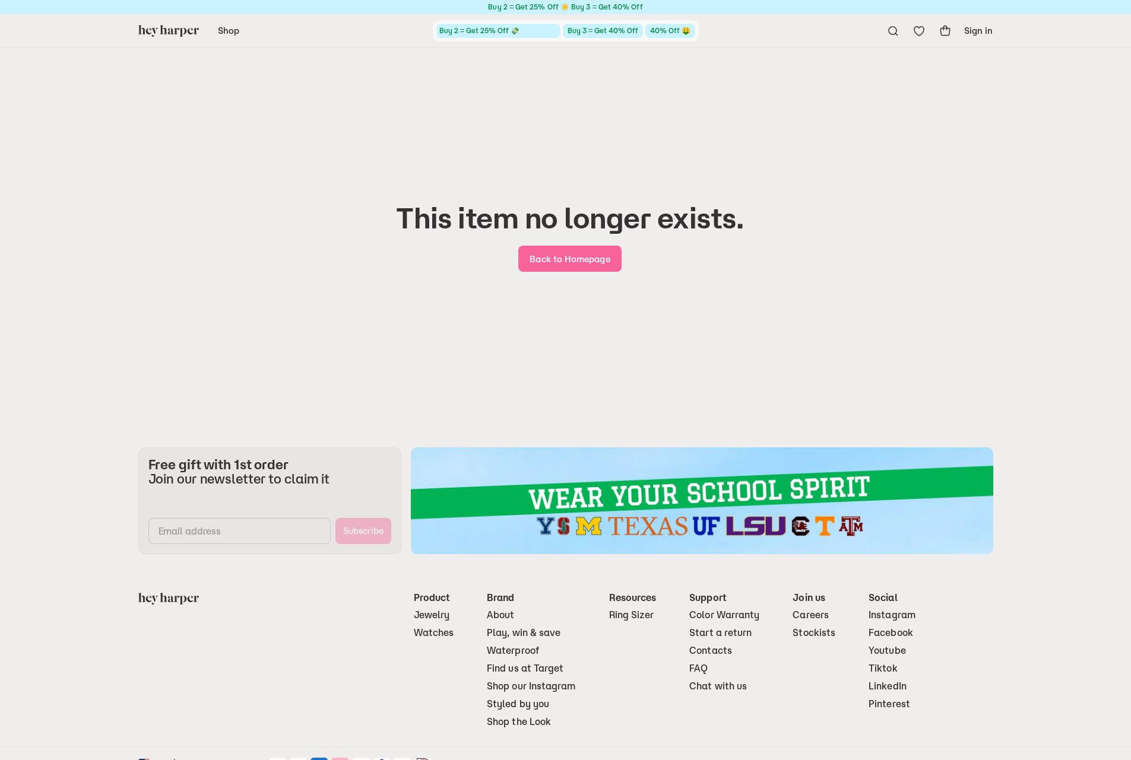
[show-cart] (945, 31)
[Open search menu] (893, 31)
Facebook (891, 633)
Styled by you (518, 704)
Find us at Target (525, 668)
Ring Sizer (631, 615)
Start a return (720, 633)
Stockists (814, 633)
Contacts (710, 650)
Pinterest (889, 704)
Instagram (892, 615)
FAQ (698, 668)
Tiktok (883, 668)
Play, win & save (523, 633)
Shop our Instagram (531, 686)
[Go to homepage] (168, 31)
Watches (434, 633)
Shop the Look (519, 722)
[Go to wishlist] (919, 31)
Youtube (887, 650)
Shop (228, 31)
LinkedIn (888, 686)
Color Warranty (724, 615)
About (500, 615)
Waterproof (513, 650)
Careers (811, 615)
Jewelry (432, 615)
